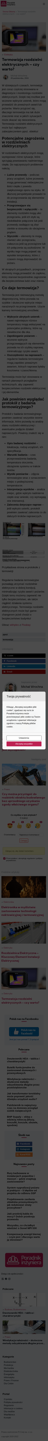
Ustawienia (24, 738)
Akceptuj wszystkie (24, 744)
